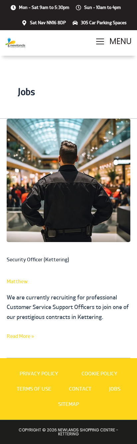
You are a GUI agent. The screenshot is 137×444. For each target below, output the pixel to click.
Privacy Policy (39, 373)
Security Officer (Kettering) (38, 259)
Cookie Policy (99, 373)
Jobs (114, 388)
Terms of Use (34, 388)
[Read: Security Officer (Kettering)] (68, 179)
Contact (80, 388)
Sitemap (68, 404)
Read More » (20, 335)
